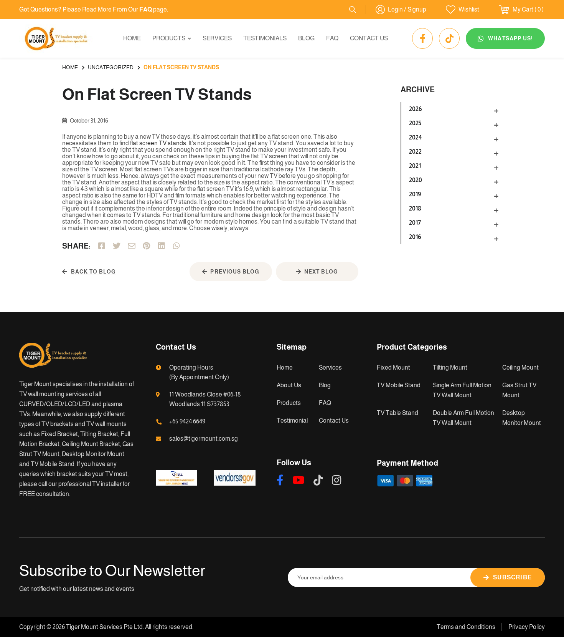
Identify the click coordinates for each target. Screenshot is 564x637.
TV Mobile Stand (399, 385)
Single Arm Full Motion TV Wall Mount (462, 390)
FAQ (332, 38)
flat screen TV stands (157, 143)
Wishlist (468, 9)
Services (217, 38)
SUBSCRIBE (512, 577)
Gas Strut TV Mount (519, 390)
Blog (306, 38)
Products (168, 38)
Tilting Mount (450, 367)
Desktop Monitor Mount (521, 418)
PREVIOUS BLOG (234, 272)
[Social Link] (422, 38)
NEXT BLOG (321, 272)
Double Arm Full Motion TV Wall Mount (463, 418)
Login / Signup (407, 9)
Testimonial (292, 420)
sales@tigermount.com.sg (203, 438)
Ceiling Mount (520, 367)
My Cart (523, 9)
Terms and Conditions (466, 627)
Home (132, 38)
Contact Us (369, 38)
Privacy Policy (526, 627)
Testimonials (265, 38)
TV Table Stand (397, 413)
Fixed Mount (393, 367)
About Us (289, 385)
